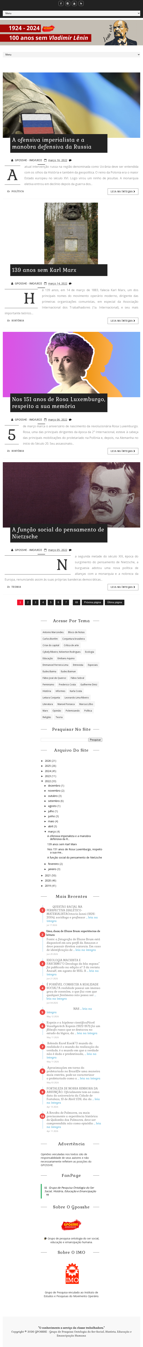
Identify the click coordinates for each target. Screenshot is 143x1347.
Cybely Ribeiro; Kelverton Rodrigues (61, 651)
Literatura (48, 704)
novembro (54, 790)
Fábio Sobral (77, 678)
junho (52, 816)
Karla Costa (76, 691)
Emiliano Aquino (66, 658)
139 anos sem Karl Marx (44, 270)
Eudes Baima (49, 671)
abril (51, 826)
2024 (48, 771)
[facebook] (60, 3)
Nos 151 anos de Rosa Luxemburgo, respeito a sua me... (74, 850)
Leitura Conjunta (51, 697)
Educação (48, 658)
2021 (48, 875)
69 (76, 602)
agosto (52, 806)
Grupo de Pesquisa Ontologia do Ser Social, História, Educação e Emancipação (70, 1189)
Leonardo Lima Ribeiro (77, 697)
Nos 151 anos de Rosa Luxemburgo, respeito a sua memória (58, 403)
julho (51, 811)
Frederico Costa (67, 684)
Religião (47, 717)
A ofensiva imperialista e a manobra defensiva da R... (69, 837)
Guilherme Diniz (88, 684)
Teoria (16, 586)
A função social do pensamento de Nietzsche (74, 857)
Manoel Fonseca (66, 704)
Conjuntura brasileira (73, 638)
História (18, 320)
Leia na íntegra (122, 191)
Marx (45, 710)
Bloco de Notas (76, 632)
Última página (114, 602)
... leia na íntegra (84, 950)
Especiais (93, 664)
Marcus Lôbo (86, 704)
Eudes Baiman (68, 671)
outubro (53, 796)
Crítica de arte (71, 645)
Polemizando (73, 710)
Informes (60, 691)
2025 (48, 766)
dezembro (54, 785)
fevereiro (54, 864)
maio (51, 821)
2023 (48, 776)
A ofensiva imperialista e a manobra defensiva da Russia (52, 143)
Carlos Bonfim (50, 638)
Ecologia (89, 651)
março (52, 831)
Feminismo (48, 684)
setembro (54, 801)
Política (18, 191)
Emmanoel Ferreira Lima (55, 664)
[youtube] (74, 3)
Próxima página (92, 602)
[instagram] (67, 3)
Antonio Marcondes (53, 632)
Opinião (57, 710)
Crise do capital (51, 645)
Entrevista (78, 664)
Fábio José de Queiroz (54, 678)
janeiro (52, 869)
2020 (48, 880)
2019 (48, 885)
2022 (48, 781)
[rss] (81, 3)
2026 (48, 760)
